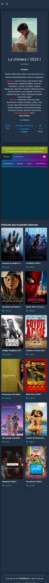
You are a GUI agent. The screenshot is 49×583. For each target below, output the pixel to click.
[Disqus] (24, 525)
